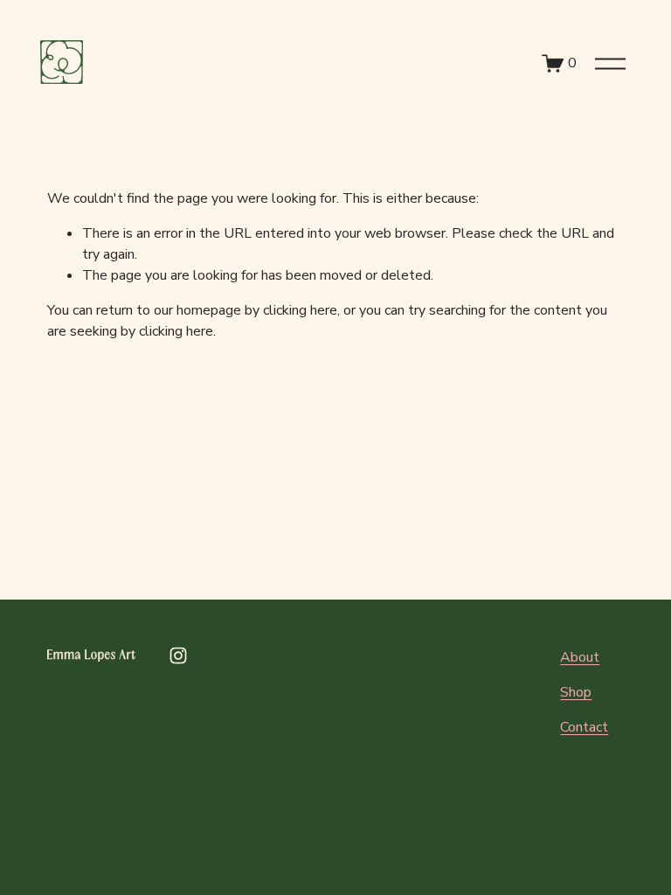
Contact (584, 727)
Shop (575, 692)
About (579, 657)
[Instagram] (178, 655)
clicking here (300, 310)
